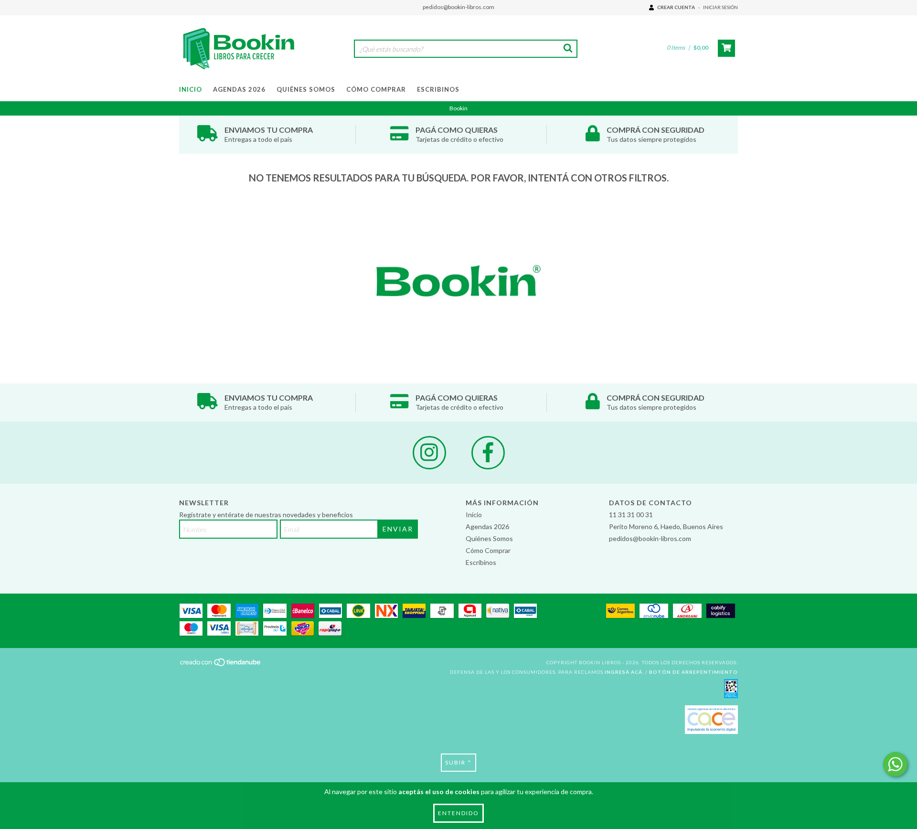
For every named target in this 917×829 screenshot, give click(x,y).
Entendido (458, 813)
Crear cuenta (676, 7)
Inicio (190, 89)
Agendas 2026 (239, 89)
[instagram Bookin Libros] (429, 452)
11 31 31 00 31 (631, 514)
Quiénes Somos (306, 89)
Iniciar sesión (720, 7)
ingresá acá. (624, 672)
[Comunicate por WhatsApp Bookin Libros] (895, 764)
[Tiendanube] (221, 665)
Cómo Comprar (376, 89)
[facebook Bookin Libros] (488, 452)
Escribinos (438, 89)
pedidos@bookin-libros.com (458, 7)
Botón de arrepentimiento (693, 672)
